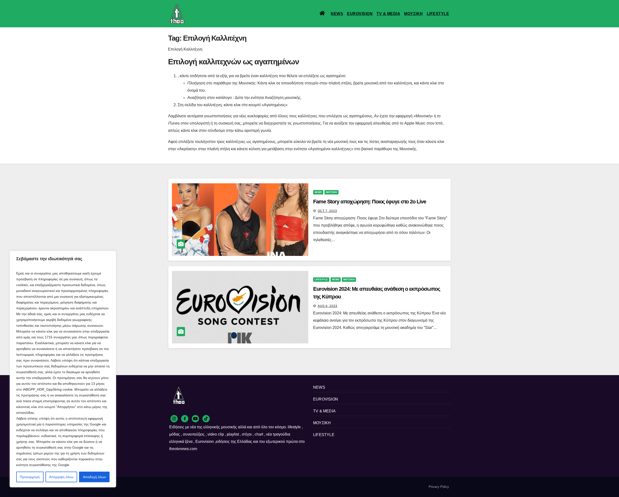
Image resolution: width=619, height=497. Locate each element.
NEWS (337, 14)
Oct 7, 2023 (327, 211)
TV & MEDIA (388, 14)
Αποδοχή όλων (94, 477)
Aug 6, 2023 (327, 306)
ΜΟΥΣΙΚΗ (413, 14)
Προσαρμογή (30, 477)
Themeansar (251, 487)
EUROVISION (360, 14)
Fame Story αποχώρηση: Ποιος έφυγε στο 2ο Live (369, 202)
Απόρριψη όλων (61, 477)
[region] (63, 369)
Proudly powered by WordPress (190, 487)
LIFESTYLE (438, 14)
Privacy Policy (439, 487)
